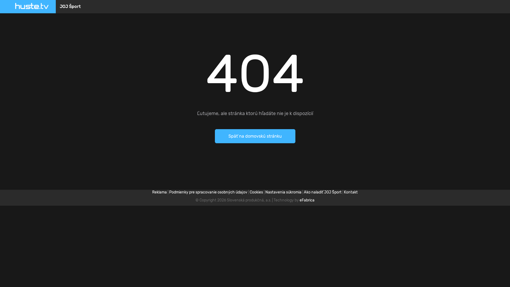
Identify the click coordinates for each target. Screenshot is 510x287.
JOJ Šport (70, 6)
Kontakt (351, 192)
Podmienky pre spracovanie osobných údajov (208, 192)
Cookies (256, 192)
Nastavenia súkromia (283, 192)
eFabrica (307, 200)
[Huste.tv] (32, 6)
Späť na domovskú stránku (255, 136)
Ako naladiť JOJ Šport (323, 192)
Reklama (159, 192)
